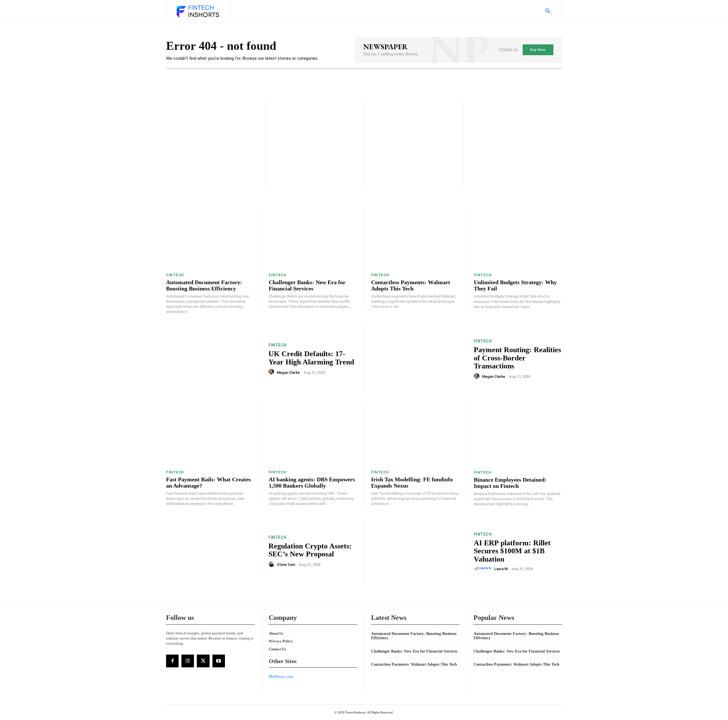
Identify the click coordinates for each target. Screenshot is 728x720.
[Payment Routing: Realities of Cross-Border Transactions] (419, 359)
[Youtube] (218, 661)
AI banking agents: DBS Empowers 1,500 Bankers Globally (312, 482)
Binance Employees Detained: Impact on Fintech (510, 482)
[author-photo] (272, 372)
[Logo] (197, 12)
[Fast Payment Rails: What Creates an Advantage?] (210, 435)
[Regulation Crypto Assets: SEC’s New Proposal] (213, 551)
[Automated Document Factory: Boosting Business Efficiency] (210, 238)
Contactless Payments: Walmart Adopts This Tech (410, 285)
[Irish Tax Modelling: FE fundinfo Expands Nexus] (415, 435)
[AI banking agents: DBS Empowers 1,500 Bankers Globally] (313, 435)
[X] (203, 661)
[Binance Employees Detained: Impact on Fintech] (518, 435)
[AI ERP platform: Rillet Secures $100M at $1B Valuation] (419, 551)
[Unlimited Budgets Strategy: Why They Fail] (518, 238)
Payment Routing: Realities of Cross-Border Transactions (517, 358)
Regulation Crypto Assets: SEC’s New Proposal (310, 550)
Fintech (175, 275)
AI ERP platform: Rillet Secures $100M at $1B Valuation (512, 551)
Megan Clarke (288, 372)
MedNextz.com (281, 676)
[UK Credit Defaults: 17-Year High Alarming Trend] (213, 359)
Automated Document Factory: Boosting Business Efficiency (204, 285)
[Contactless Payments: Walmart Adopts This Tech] (415, 238)
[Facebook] (172, 661)
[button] (548, 11)
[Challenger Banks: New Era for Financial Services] (313, 238)
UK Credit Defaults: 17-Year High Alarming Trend (311, 358)
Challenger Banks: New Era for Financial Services (307, 285)
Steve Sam (286, 564)
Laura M (501, 569)
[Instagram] (187, 661)
